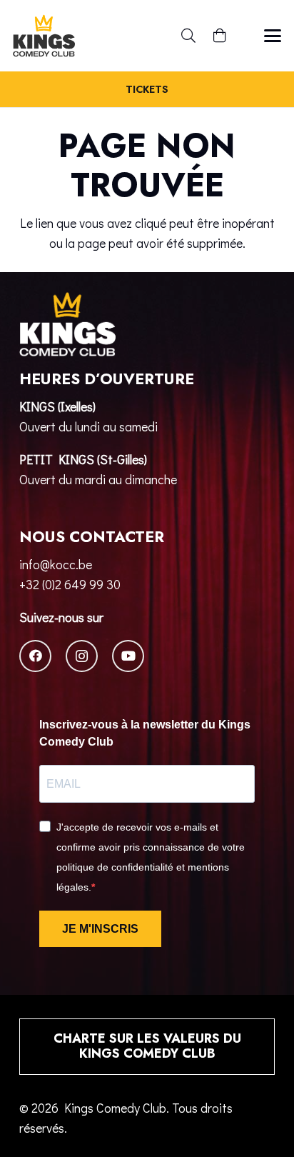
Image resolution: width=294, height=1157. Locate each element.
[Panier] (219, 35)
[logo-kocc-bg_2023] (44, 35)
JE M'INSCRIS (100, 929)
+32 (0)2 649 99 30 (70, 584)
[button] (188, 36)
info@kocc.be (55, 564)
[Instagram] (82, 656)
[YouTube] (128, 656)
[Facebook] (35, 656)
